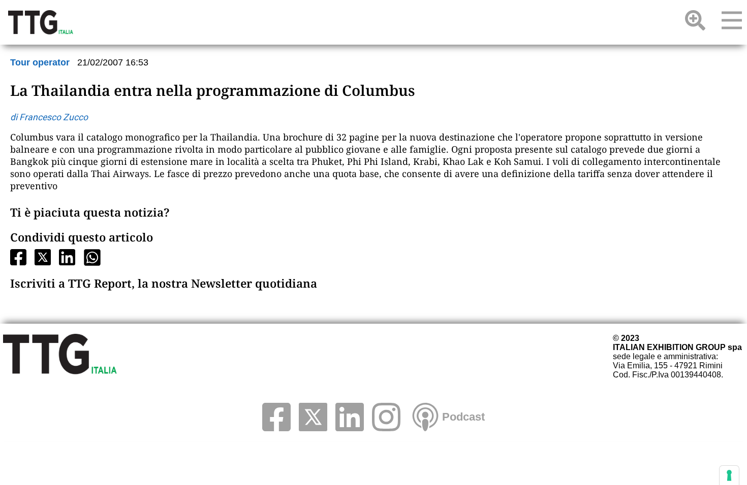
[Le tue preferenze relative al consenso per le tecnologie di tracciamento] (729, 475)
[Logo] (40, 22)
